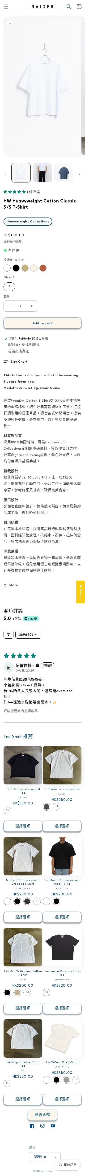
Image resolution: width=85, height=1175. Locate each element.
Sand (25, 268)
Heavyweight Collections (27, 221)
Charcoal (46, 807)
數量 (7, 296)
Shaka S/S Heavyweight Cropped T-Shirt (23, 882)
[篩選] (8, 635)
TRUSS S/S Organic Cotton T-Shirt (23, 973)
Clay (43, 268)
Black (16, 268)
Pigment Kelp (66, 1080)
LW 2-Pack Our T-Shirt (62, 1062)
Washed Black (27, 901)
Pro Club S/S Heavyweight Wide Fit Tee (62, 882)
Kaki (17, 992)
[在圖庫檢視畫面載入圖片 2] (42, 172)
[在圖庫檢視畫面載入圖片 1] (21, 172)
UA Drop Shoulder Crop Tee (23, 1064)
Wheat (34, 268)
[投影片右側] (80, 174)
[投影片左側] (5, 174)
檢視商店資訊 (18, 351)
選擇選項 (22, 826)
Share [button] (13, 585)
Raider (48, 1171)
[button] (6, 6)
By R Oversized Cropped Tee (23, 791)
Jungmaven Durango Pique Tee (62, 973)
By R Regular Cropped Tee (62, 789)
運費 (18, 242)
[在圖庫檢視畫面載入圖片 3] (63, 172)
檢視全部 (42, 1115)
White (7, 268)
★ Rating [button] (80, 592)
